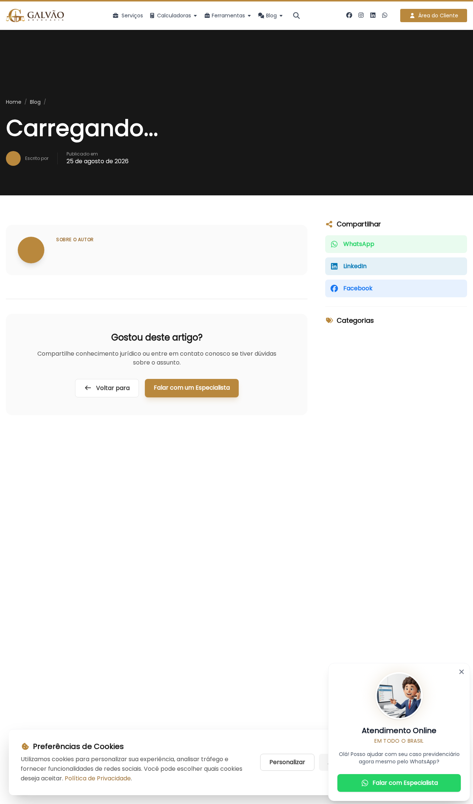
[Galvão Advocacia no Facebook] (349, 15)
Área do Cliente (438, 15)
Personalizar (287, 762)
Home (13, 102)
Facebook (357, 288)
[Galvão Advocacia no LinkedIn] (373, 15)
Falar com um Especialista (192, 387)
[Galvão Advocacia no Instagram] (361, 15)
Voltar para (112, 388)
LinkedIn (355, 266)
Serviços (132, 15)
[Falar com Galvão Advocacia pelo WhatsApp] (384, 15)
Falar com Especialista (405, 783)
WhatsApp (358, 244)
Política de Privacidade (98, 778)
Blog (35, 102)
